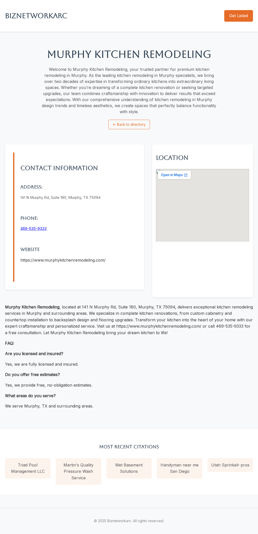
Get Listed (238, 15)
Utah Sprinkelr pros (230, 464)
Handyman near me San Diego (179, 468)
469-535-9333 (33, 228)
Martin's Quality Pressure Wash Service (78, 471)
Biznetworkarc (36, 16)
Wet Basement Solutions (129, 468)
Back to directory (129, 124)
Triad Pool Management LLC (28, 468)
